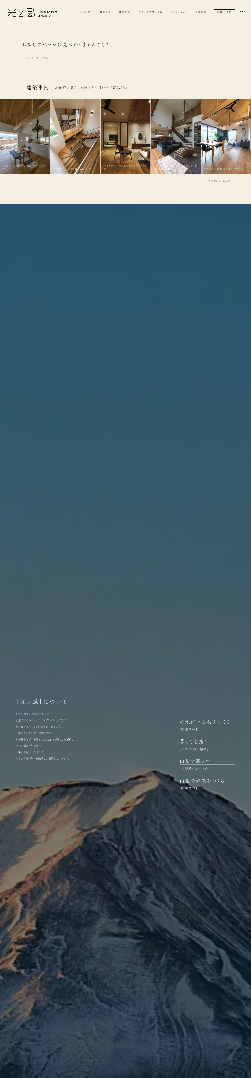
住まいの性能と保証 (151, 12)
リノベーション (179, 12)
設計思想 (105, 12)
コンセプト (86, 12)
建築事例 (125, 12)
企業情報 (201, 12)
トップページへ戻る (35, 58)
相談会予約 (224, 12)
